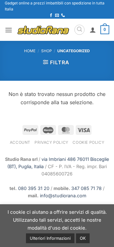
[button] (8, 30)
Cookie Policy (88, 142)
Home (29, 50)
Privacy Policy (51, 142)
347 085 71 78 (86, 188)
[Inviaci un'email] (57, 15)
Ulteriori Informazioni (50, 238)
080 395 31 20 (33, 188)
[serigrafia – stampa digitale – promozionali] (43, 30)
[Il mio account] (93, 30)
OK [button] (83, 238)
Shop (46, 50)
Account (20, 142)
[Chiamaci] (63, 15)
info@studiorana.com (63, 195)
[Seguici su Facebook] (51, 15)
